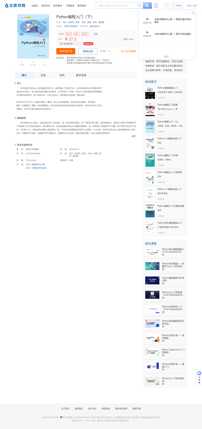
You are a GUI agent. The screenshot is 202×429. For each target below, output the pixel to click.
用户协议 (92, 408)
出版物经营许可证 (122, 417)
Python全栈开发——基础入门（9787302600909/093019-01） (173, 365)
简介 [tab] (24, 75)
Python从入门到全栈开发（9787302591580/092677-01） (173, 379)
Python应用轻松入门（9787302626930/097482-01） (173, 308)
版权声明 (137, 408)
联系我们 (79, 408)
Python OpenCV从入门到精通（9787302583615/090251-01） (173, 351)
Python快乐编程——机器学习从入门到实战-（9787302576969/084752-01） (173, 264)
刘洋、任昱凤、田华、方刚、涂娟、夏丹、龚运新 (83, 22)
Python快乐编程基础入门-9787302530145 (173, 250)
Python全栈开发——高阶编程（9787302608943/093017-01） (173, 336)
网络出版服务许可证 (150, 417)
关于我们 (65, 408)
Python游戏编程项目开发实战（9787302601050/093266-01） (173, 322)
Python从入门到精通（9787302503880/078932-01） (173, 293)
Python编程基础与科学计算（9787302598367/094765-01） (173, 279)
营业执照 (136, 417)
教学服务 (81, 5)
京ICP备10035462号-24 (102, 417)
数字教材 (57, 5)
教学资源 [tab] (81, 75)
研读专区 (45, 5)
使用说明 (106, 408)
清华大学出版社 (71, 26)
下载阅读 (69, 5)
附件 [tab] (62, 75)
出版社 (34, 5)
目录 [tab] (43, 75)
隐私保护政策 (121, 408)
